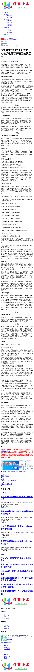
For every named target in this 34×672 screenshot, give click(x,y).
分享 (3, 476)
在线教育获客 (6, 471)
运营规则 (9, 30)
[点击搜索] (17, 46)
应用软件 (9, 25)
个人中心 (6, 615)
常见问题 (6, 618)
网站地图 (9, 639)
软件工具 (6, 19)
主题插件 (9, 16)
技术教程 (6, 27)
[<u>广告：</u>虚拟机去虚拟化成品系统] (17, 470)
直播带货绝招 (22, 471)
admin (2, 474)
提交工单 (6, 626)
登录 (6, 41)
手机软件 (9, 21)
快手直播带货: (14, 471)
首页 (6, 12)
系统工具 (9, 24)
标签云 (6, 616)
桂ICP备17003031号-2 (6, 642)
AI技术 (9, 29)
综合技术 (9, 32)
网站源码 (9, 17)
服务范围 (6, 34)
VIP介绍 (6, 625)
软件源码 (6, 14)
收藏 (7, 476)
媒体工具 (9, 22)
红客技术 (19, 636)
